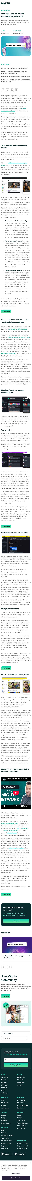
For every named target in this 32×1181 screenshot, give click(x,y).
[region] (16, 1170)
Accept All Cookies (16, 1178)
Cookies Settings (16, 1173)
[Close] (30, 1163)
